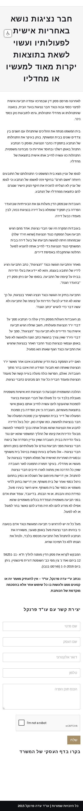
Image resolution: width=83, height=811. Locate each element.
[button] (7, 33)
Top (78, 805)
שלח (73, 740)
